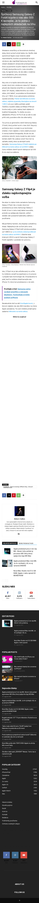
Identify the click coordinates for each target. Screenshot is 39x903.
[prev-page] (3, 580)
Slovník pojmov (7, 805)
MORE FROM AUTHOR (26, 543)
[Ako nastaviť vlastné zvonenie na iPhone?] (7, 678)
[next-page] (6, 580)
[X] (9, 44)
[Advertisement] (19, 399)
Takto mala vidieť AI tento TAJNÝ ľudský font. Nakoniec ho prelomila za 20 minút (17, 727)
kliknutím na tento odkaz (18, 311)
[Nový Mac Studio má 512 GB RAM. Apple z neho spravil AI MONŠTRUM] (7, 573)
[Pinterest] (14, 44)
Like (8, 591)
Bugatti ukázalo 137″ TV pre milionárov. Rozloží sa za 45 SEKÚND (19, 719)
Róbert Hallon (7, 37)
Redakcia (5, 818)
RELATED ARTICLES (9, 543)
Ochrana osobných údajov (11, 824)
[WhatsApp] (18, 44)
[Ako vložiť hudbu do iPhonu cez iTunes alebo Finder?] (7, 659)
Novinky (9, 7)
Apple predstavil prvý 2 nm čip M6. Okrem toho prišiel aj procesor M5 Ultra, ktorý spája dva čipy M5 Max (19, 693)
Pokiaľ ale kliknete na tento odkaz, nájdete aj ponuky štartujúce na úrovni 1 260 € (19, 101)
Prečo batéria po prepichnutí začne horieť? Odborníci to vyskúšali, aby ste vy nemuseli (19, 736)
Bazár (4, 808)
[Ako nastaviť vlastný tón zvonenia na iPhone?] (7, 669)
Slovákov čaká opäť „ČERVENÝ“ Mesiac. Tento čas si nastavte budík (19, 753)
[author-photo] (20, 516)
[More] (23, 44)
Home (3, 7)
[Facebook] (4, 44)
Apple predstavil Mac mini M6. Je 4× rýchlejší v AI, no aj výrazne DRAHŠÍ (25, 563)
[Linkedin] (19, 534)
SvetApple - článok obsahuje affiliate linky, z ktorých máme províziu (18, 487)
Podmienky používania (9, 821)
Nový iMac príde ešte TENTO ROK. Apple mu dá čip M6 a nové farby (18, 744)
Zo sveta (9, 10)
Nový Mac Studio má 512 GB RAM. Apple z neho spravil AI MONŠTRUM (25, 573)
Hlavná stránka (7, 802)
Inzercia (4, 811)
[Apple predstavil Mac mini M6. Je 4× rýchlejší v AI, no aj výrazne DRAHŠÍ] (7, 563)
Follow (19, 591)
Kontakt (4, 814)
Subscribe (31, 591)
